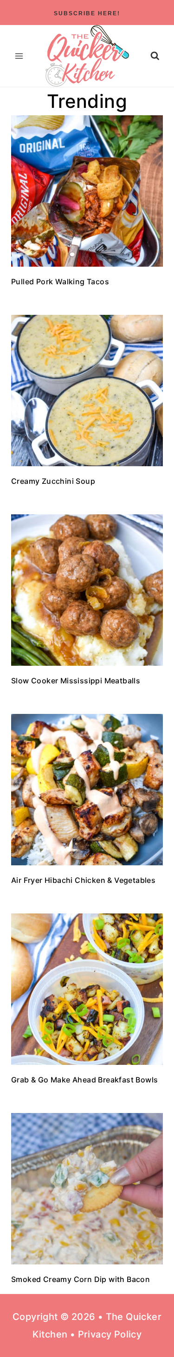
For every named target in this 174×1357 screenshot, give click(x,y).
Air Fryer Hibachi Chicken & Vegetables (83, 880)
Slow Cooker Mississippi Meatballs (75, 680)
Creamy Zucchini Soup (53, 481)
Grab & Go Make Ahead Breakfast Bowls (84, 1079)
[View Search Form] (155, 56)
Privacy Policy (110, 1334)
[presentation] (87, 191)
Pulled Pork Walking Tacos (60, 281)
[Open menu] (19, 56)
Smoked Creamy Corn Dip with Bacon (80, 1279)
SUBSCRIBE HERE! (87, 13)
